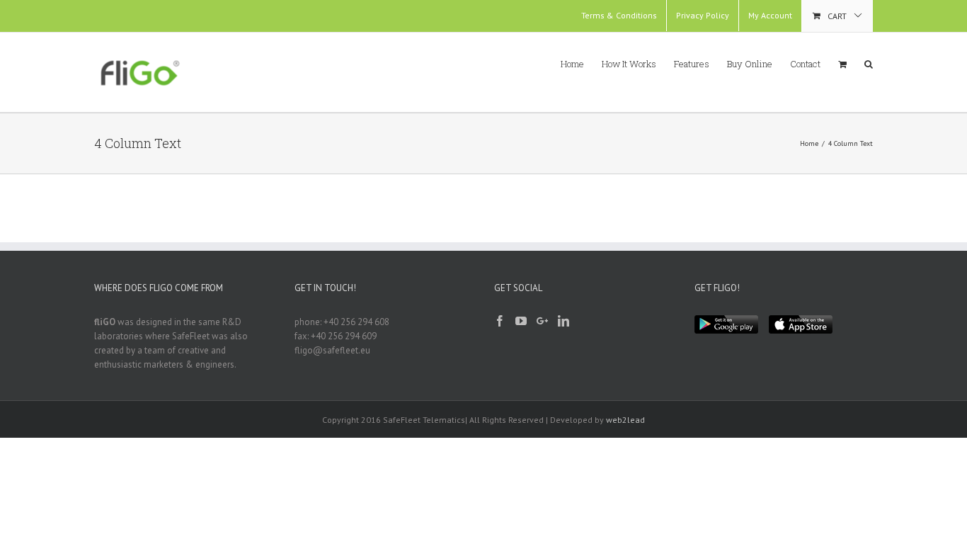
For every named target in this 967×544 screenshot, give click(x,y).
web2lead (625, 419)
